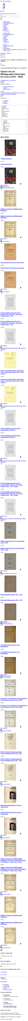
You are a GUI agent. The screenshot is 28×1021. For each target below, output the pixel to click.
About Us (6, 984)
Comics (5, 25)
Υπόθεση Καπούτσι (6, 158)
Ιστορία (5, 47)
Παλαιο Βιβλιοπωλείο (8, 23)
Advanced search (8, 989)
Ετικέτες (5, 102)
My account (7, 987)
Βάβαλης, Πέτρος (5, 186)
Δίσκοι (5, 26)
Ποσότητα (3, 98)
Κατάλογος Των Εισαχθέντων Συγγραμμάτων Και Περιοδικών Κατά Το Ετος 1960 (14, 699)
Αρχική (5, 44)
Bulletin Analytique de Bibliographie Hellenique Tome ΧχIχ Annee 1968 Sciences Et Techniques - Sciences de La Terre (13, 860)
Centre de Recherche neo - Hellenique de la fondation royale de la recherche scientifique (13, 93)
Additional (5, 100)
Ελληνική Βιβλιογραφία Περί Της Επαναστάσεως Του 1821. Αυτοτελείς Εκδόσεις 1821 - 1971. (11, 314)
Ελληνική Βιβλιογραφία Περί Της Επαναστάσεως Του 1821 (10, 429)
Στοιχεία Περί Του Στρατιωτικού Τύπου (12, 262)
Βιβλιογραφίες (6, 48)
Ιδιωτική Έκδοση (6, 241)
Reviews (5, 103)
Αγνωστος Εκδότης (6, 677)
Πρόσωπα (5, 28)
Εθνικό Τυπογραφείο (6, 730)
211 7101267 (4, 974)
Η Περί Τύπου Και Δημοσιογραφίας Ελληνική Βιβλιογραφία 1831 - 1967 (11, 752)
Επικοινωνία (6, 30)
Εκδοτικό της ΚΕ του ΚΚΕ (8, 187)
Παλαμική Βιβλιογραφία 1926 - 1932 (11, 594)
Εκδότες (5, 29)
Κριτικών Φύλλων (6, 837)
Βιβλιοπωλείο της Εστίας (7, 623)
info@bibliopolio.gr (7, 1003)
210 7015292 (4, 972)
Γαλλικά (4, 107)
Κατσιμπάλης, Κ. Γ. (5, 622)
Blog (5, 988)
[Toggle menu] (1, 19)
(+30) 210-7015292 (6, 1)
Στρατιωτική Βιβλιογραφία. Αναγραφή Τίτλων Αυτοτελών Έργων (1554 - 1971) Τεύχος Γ (12, 372)
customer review (5, 80)
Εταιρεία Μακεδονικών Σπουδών (9, 573)
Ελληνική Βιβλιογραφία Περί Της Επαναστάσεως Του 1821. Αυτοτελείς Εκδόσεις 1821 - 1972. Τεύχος (11, 485)
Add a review (13, 80)
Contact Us (6, 985)
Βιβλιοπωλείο (6, 21)
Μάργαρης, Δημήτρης (6, 675)
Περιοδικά (5, 24)
